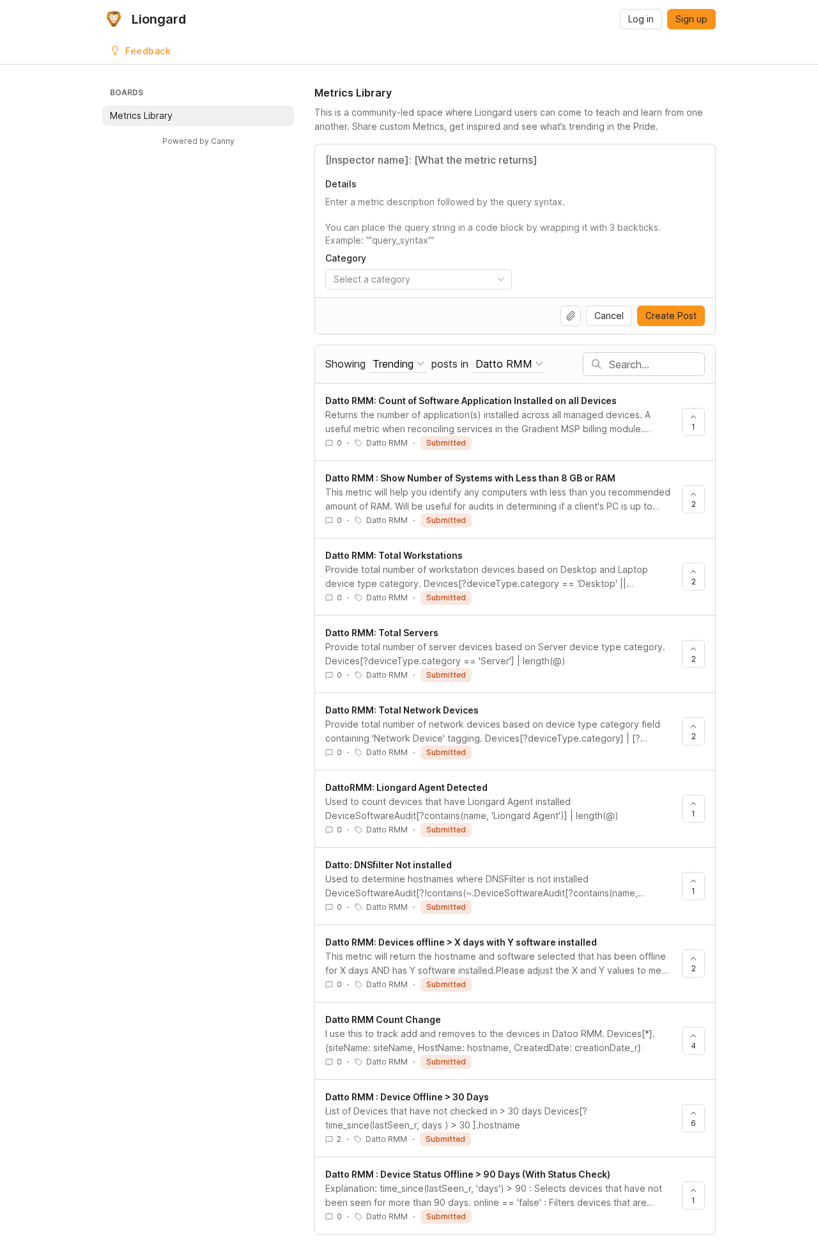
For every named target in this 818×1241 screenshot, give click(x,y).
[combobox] (418, 279)
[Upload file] (570, 316)
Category (345, 258)
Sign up (691, 18)
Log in (641, 18)
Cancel (609, 315)
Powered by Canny (198, 141)
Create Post (671, 315)
